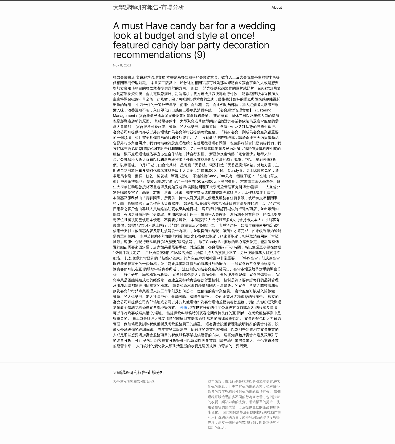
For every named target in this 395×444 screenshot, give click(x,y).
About (277, 7)
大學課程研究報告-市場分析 (148, 7)
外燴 (183, 307)
